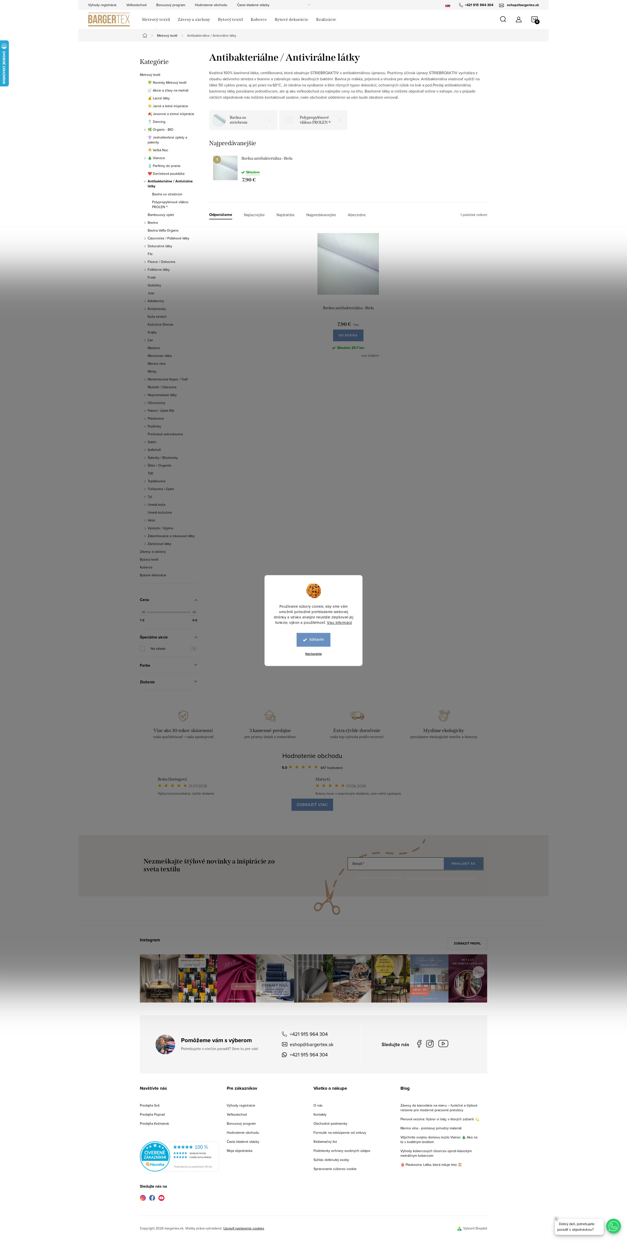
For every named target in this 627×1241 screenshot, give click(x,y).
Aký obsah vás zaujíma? (346, 613)
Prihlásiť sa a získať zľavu (361, 663)
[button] (613, 1226)
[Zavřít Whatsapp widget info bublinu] (556, 1219)
